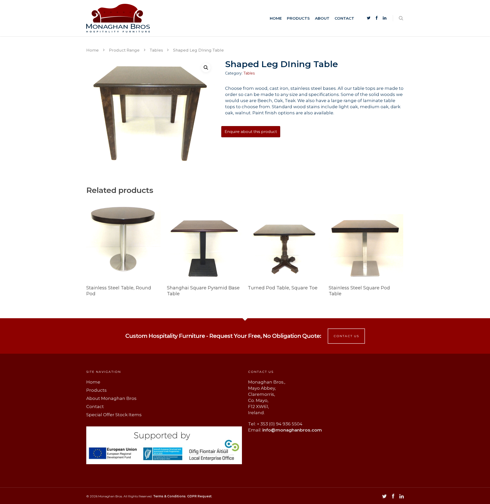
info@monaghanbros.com (292, 430)
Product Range (124, 50)
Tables (156, 50)
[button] (206, 67)
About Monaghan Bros (111, 398)
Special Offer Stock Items (114, 414)
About (322, 18)
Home (276, 18)
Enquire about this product (251, 131)
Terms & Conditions (169, 496)
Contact (344, 18)
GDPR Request (199, 496)
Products (298, 18)
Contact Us (346, 336)
